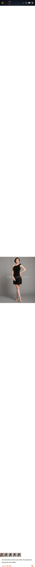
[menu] (23, 3)
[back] (2, 2)
